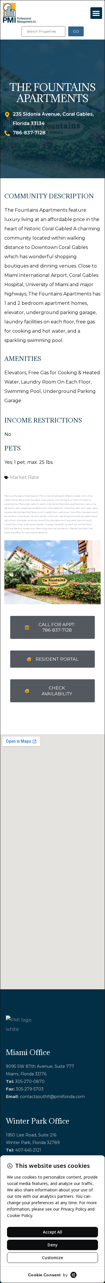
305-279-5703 (29, 1089)
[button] (96, 13)
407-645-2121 (28, 1150)
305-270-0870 (30, 1081)
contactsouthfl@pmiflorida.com (52, 1096)
